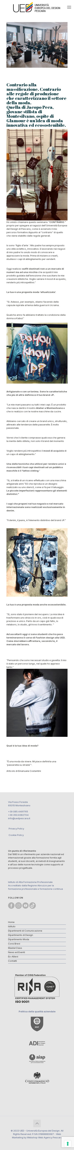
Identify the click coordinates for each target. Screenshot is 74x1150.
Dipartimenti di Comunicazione (25, 930)
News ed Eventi (16, 952)
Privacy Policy (16, 828)
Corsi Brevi (14, 943)
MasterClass (15, 947)
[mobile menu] (69, 7)
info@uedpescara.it (19, 818)
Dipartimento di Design (20, 935)
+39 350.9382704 (18, 814)
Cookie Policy (16, 835)
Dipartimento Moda (18, 939)
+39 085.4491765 (18, 811)
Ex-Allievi (13, 956)
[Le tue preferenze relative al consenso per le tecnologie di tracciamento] (67, 1143)
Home (11, 922)
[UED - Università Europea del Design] (37, 7)
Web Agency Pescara (50, 1137)
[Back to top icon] (37, 1123)
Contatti (12, 960)
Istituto (11, 926)
